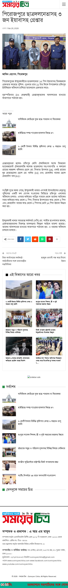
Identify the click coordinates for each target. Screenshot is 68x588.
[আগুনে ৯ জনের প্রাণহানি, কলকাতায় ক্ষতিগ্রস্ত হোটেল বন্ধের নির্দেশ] (19, 346)
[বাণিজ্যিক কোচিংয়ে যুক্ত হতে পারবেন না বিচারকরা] (9, 123)
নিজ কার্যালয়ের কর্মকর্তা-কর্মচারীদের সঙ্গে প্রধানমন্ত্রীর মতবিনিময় (14, 261)
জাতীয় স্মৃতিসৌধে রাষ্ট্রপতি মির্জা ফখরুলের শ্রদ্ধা (38, 462)
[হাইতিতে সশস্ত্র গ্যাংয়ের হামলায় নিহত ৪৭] (9, 136)
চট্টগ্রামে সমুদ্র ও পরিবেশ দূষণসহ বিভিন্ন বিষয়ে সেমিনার (41, 448)
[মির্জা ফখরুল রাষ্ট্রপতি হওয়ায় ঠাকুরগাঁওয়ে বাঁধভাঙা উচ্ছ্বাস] (49, 318)
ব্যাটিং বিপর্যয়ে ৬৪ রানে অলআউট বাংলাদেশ (37, 475)
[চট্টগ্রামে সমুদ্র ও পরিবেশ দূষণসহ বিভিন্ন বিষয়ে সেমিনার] (19, 318)
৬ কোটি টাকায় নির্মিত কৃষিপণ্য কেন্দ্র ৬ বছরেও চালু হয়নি (42, 148)
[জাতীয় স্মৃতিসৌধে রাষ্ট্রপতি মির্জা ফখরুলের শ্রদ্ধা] (9, 466)
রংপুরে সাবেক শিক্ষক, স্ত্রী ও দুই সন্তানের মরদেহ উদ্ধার (40, 434)
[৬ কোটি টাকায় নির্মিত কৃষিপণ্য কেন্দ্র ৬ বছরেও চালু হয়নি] (9, 150)
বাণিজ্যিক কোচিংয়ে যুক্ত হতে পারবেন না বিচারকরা (39, 119)
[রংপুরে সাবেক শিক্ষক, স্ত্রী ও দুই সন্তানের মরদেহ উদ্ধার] (49, 289)
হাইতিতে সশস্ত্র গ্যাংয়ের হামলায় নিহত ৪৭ (35, 132)
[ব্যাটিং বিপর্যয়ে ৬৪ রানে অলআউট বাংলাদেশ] (9, 479)
